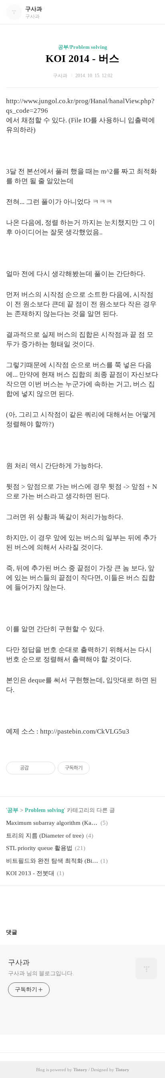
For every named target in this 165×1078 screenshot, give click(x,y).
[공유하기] (36, 768)
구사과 (33, 9)
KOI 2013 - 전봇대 (30, 873)
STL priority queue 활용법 (39, 848)
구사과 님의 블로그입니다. (41, 973)
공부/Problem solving (82, 47)
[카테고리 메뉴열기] (151, 12)
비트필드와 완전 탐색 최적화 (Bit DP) (52, 861)
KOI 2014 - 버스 (82, 58)
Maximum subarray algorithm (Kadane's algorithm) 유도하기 (52, 823)
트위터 (102, 904)
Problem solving (44, 810)
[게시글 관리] (46, 768)
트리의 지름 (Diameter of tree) (45, 835)
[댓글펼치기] (20, 932)
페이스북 (63, 904)
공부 (12, 810)
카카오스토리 (82, 904)
